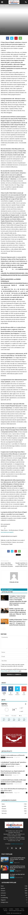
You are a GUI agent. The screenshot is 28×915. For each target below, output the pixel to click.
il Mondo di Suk (14, 582)
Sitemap (5, 910)
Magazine (3, 900)
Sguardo (2, 28)
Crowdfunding (4, 897)
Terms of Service (14, 671)
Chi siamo (5, 909)
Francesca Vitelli (10, 766)
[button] (26, 2)
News (2, 775)
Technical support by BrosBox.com (16, 910)
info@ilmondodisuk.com (17, 844)
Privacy (22, 909)
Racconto (3, 783)
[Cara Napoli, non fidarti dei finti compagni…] (5, 876)
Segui (10, 687)
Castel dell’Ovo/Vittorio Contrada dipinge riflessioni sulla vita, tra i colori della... (17, 867)
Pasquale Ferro (9, 783)
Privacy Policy (4, 671)
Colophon (17, 909)
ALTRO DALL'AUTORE (7, 592)
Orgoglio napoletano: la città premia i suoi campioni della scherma (21, 564)
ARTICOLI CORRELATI (7, 589)
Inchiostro (3, 766)
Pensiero (3, 599)
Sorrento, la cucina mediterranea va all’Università (13, 755)
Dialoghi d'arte (4, 902)
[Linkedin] (16, 848)
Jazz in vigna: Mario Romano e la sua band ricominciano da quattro (7, 564)
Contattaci (11, 909)
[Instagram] (11, 848)
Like (4, 687)
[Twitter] (20, 848)
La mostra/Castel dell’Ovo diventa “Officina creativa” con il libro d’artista (17, 859)
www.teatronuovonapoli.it (7, 532)
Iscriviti (24, 687)
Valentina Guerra (9, 792)
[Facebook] (7, 848)
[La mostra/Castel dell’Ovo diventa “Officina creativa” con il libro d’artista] (5, 859)
